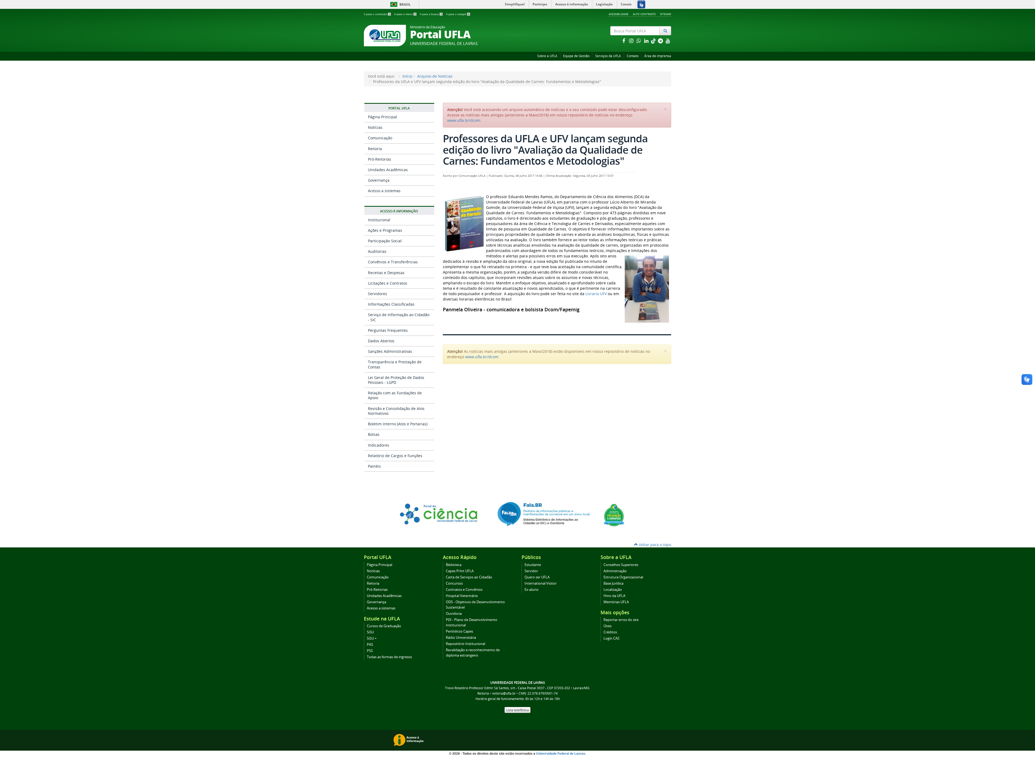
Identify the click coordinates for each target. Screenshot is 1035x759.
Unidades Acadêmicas (388, 169)
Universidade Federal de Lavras (560, 753)
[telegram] (661, 40)
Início (407, 76)
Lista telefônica (517, 710)
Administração (615, 571)
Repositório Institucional (465, 643)
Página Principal (382, 116)
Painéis (374, 466)
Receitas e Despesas (386, 272)
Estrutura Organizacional (623, 577)
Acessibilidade (619, 14)
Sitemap (665, 14)
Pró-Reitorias (379, 159)
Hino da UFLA (614, 596)
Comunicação (380, 137)
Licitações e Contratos (387, 283)
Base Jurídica (613, 583)
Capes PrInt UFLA (460, 571)
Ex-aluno (532, 589)
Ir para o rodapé (458, 14)
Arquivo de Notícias (435, 76)
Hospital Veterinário (462, 596)
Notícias (375, 127)
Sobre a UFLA (547, 56)
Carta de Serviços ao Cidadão (469, 577)
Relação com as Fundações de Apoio (395, 395)
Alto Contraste (644, 14)
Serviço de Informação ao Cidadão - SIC (398, 317)
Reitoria (375, 148)
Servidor (531, 571)
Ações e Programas (385, 230)
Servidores (377, 293)
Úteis (607, 626)
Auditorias (377, 251)
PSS (370, 650)
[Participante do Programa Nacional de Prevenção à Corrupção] (614, 514)
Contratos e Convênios (464, 589)
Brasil (399, 4)
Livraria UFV (596, 293)
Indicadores (378, 445)
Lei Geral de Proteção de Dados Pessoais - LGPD (396, 380)
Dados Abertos (381, 340)
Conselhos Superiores (620, 565)
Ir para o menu (405, 14)
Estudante (533, 565)
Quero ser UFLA (537, 577)
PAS (370, 644)
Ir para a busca (431, 14)
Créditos (610, 632)
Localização (612, 589)
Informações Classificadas (391, 304)
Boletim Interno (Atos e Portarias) (397, 423)
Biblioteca (453, 565)
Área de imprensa (657, 56)
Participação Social (385, 240)
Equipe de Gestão (576, 56)
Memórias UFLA (616, 602)
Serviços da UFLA (608, 56)
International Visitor (541, 583)
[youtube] (668, 40)
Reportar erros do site (621, 619)
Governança (378, 180)
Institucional (379, 219)
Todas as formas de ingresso (389, 657)
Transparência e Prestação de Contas (395, 364)
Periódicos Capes (459, 631)
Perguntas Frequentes (388, 330)
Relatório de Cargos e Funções (395, 455)
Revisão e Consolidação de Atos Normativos (396, 411)
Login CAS (611, 638)
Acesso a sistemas (384, 190)
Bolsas (374, 434)
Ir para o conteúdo (377, 14)
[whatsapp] (639, 40)
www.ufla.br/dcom (463, 120)
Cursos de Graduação (384, 626)
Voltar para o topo (654, 544)
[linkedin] (647, 40)
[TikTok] (654, 40)
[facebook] (624, 40)
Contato (633, 56)
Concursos (454, 583)
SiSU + (372, 638)
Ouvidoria (454, 613)
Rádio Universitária (461, 637)
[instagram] (632, 40)
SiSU (370, 632)
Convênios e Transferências (393, 261)
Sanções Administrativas (390, 351)
